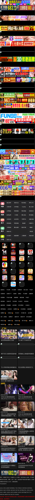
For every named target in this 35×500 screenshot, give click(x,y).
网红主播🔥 (17, 324)
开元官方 (17, 313)
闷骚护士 (31, 223)
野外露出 (31, 215)
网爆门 (31, 227)
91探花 (16, 215)
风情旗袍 (9, 223)
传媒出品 (9, 231)
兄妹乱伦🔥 (17, 320)
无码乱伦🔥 (10, 313)
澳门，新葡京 (4, 316)
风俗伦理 (31, 235)
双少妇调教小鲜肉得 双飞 (25, 367)
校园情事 (16, 235)
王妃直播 (14, 301)
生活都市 (9, 235)
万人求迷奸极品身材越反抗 (9, 367)
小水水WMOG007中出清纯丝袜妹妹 (25, 466)
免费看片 (11, 316)
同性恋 (31, 231)
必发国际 (14, 305)
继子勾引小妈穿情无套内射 (9, 354)
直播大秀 (22, 316)
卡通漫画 (9, 227)
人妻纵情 (24, 235)
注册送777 (9, 293)
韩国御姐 (16, 211)
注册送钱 (3, 293)
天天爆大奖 (23, 313)
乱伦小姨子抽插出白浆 (7, 381)
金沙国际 (30, 313)
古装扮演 (9, 219)
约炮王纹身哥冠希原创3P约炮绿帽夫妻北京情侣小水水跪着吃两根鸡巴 (9, 449)
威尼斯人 (3, 289)
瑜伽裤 (23, 223)
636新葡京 (23, 309)
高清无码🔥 (3, 324)
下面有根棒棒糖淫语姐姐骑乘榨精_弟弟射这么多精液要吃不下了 (26, 449)
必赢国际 (31, 293)
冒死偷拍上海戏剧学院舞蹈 (26, 354)
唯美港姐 (24, 211)
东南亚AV (31, 211)
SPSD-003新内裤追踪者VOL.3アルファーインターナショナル (8, 398)
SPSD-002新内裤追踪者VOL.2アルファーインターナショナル (26, 398)
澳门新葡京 (21, 305)
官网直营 (20, 289)
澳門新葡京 (3, 309)
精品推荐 (9, 202)
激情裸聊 (29, 309)
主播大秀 (9, 301)
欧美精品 (24, 202)
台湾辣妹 (9, 211)
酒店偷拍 (3, 301)
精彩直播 (22, 297)
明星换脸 (16, 223)
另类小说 (9, 239)
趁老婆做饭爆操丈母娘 (7, 340)
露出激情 (16, 227)
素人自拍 (31, 206)
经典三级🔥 (3, 320)
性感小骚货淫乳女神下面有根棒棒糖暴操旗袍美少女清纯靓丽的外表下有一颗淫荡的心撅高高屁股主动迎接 (9, 433)
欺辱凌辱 (9, 215)
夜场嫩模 (9, 305)
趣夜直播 (3, 305)
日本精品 (16, 206)
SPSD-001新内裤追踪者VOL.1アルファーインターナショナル (26, 415)
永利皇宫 (10, 309)
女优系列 (16, 219)
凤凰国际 (3, 297)
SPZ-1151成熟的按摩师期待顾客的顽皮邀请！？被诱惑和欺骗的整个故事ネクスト (9, 416)
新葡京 (19, 293)
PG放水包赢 (9, 297)
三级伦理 (9, 206)
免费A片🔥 (10, 320)
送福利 (14, 293)
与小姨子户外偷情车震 (24, 340)
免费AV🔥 (10, 324)
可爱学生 (24, 219)
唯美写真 (24, 227)
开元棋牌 (14, 289)
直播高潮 (16, 297)
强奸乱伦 (16, 202)
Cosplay (24, 206)
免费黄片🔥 (3, 313)
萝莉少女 (31, 202)
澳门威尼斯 (29, 316)
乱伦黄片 (20, 301)
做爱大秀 (17, 316)
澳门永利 (26, 289)
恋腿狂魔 (31, 219)
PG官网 (8, 289)
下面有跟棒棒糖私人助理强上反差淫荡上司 (26, 432)
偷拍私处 (26, 301)
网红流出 (24, 215)
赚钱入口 (31, 320)
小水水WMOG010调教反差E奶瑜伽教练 (8, 466)
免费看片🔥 (16, 309)
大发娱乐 (27, 305)
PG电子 (31, 289)
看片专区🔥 (24, 320)
